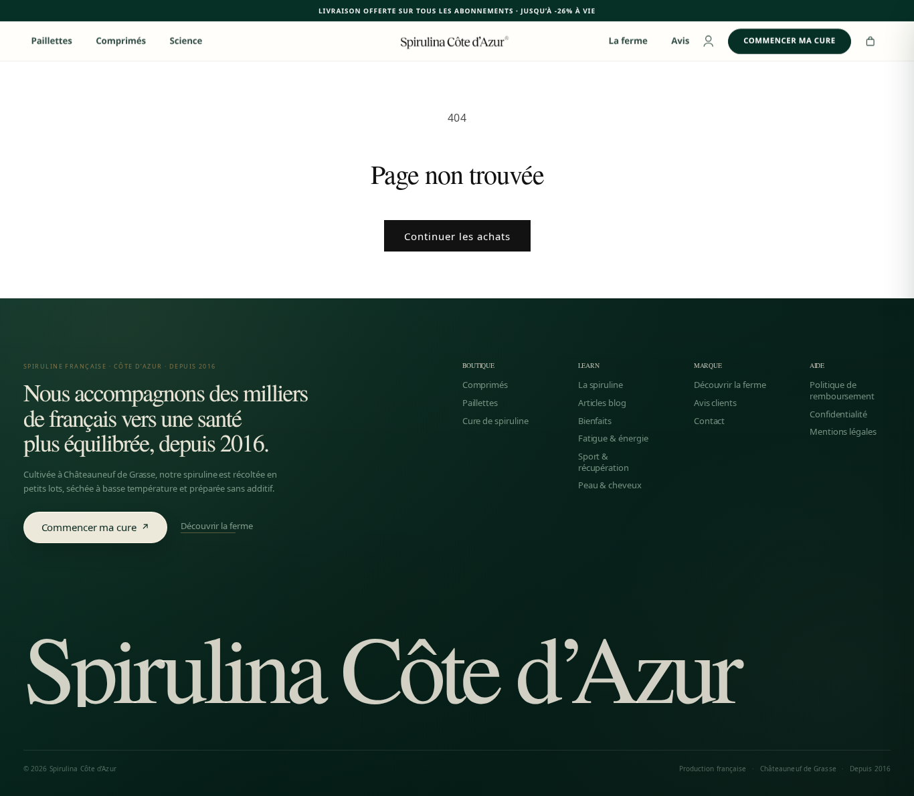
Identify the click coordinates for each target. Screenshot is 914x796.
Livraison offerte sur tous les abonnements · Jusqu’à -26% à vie (457, 10)
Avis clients (715, 403)
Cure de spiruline (495, 421)
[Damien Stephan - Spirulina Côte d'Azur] (457, 40)
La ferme (628, 41)
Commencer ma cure (95, 527)
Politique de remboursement (842, 390)
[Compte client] (708, 41)
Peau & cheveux (610, 485)
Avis (680, 41)
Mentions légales (843, 431)
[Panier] (870, 41)
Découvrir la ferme (217, 527)
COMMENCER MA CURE (789, 41)
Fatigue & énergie (613, 438)
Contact (709, 421)
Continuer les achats (457, 236)
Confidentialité (838, 414)
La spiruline (600, 385)
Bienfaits (595, 421)
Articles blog (602, 403)
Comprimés (121, 41)
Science (186, 41)
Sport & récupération (603, 462)
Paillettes (51, 41)
